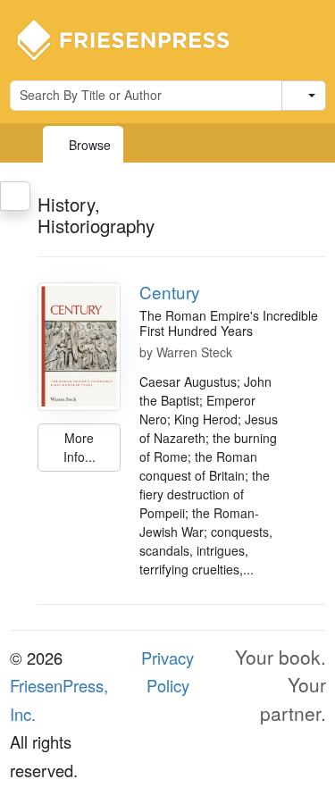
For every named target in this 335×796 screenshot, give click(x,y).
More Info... (79, 447)
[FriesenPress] (135, 38)
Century (169, 292)
